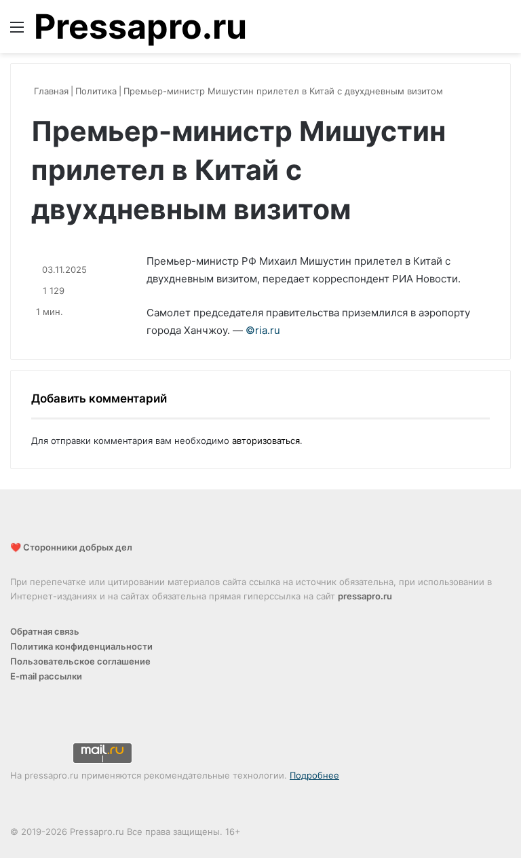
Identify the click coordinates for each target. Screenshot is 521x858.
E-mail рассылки (46, 676)
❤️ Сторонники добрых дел (71, 547)
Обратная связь (44, 631)
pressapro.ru (365, 596)
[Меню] (17, 31)
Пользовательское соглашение (80, 661)
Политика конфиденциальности (81, 646)
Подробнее (314, 775)
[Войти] (480, 31)
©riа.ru (263, 330)
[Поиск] (504, 31)
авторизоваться (266, 440)
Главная (50, 91)
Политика (96, 91)
